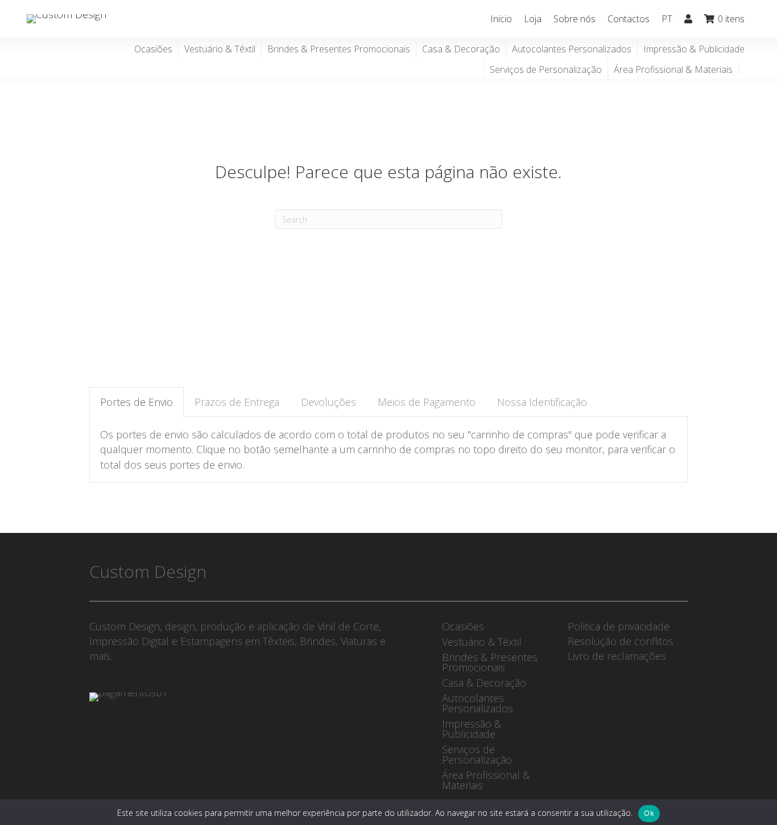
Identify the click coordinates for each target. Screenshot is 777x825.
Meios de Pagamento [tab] (427, 402)
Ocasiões (153, 49)
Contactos (628, 19)
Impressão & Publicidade (694, 49)
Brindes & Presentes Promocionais (338, 49)
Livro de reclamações (617, 656)
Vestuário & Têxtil (219, 49)
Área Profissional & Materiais (673, 69)
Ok (649, 813)
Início (501, 19)
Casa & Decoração (461, 49)
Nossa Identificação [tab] (542, 402)
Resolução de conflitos (620, 641)
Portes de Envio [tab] (136, 402)
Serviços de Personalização (546, 69)
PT (667, 19)
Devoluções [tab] (328, 402)
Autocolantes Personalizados (571, 49)
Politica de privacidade (618, 626)
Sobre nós (574, 19)
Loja (533, 19)
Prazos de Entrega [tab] (237, 402)
